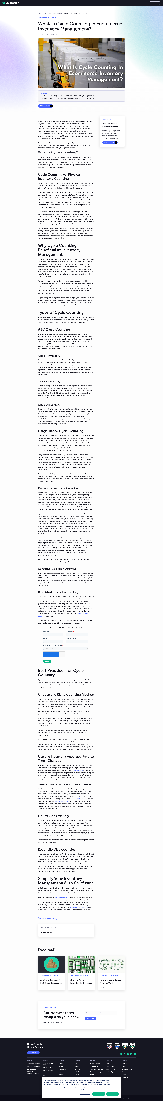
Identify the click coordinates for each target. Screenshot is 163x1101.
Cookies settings (85, 1094)
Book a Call (155, 3)
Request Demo (109, 142)
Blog (45, 13)
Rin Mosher (41, 34)
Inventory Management (55, 13)
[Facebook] (128, 1054)
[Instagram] (131, 1054)
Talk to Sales (45, 106)
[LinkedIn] (121, 1054)
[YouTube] (135, 1054)
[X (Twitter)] (125, 1054)
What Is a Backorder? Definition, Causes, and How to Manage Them (51, 983)
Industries (83, 3)
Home (39, 13)
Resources (103, 3)
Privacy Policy (32, 1098)
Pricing (93, 3)
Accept (98, 1094)
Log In (145, 3)
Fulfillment (60, 3)
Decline (112, 1094)
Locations (71, 3)
